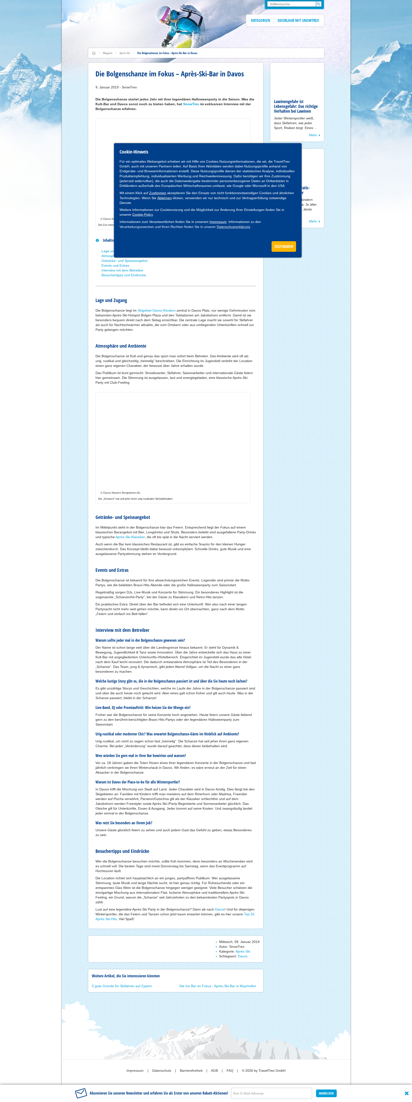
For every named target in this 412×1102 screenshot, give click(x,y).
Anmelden (326, 1093)
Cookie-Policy (142, 214)
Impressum (218, 222)
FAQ (230, 1070)
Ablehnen (164, 198)
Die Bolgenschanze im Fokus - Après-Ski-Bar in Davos (167, 53)
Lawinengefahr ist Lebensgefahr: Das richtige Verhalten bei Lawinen (296, 106)
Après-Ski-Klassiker (130, 537)
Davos (220, 909)
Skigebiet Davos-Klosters (157, 310)
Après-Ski (125, 53)
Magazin (107, 53)
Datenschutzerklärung (233, 227)
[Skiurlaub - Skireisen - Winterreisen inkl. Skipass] (94, 53)
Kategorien (260, 20)
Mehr (313, 135)
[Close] (406, 1093)
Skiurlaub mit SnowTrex (298, 20)
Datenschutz (162, 1070)
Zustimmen (157, 193)
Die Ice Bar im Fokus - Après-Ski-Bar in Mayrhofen (217, 986)
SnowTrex (191, 104)
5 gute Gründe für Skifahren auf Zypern (122, 986)
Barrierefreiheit (191, 1070)
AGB (215, 1070)
